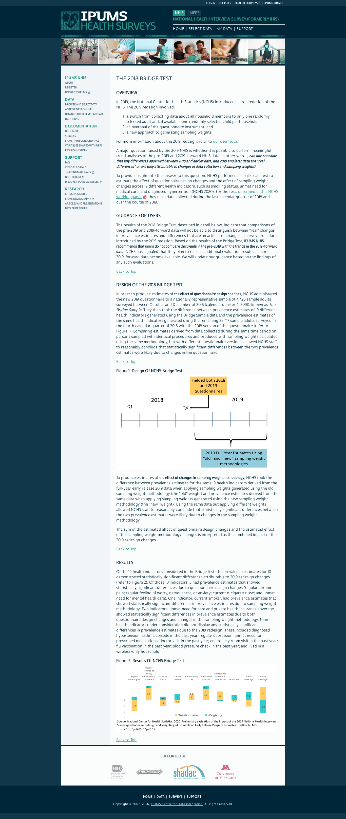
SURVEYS (176, 797)
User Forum (73, 177)
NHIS (179, 12)
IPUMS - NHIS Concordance (82, 140)
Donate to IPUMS (76, 92)
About (69, 82)
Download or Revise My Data (84, 114)
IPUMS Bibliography (78, 198)
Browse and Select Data (81, 104)
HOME (148, 797)
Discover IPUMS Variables (82, 181)
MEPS (194, 12)
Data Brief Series (76, 208)
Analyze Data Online (78, 109)
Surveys (70, 136)
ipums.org (272, 3)
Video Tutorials (76, 167)
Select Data (200, 29)
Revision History (76, 150)
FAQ (67, 162)
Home (178, 29)
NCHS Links (72, 119)
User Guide (72, 131)
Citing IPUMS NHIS (76, 194)
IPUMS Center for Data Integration (177, 804)
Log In (210, 3)
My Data (224, 29)
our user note (225, 141)
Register (225, 3)
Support (245, 29)
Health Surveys (246, 3)
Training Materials (78, 172)
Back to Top (126, 271)
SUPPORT (194, 797)
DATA (161, 797)
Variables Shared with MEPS (84, 145)
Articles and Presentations (83, 203)
